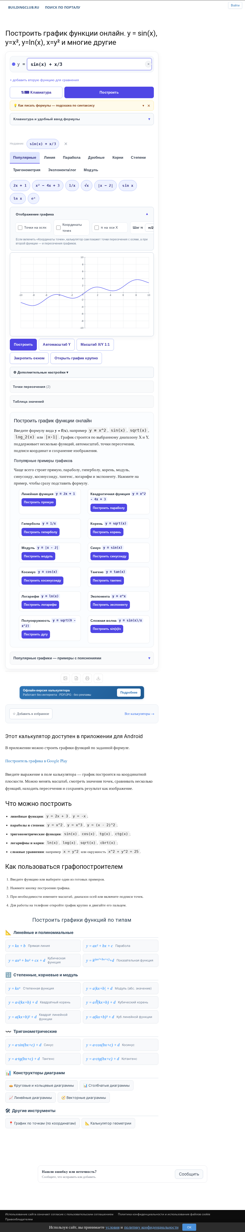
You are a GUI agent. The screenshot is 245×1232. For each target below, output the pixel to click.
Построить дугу (36, 634)
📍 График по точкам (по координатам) (42, 1123)
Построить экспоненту (110, 604)
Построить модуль (38, 556)
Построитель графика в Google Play (36, 760)
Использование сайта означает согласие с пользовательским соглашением (59, 1214)
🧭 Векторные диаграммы (83, 1098)
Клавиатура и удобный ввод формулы (46, 119)
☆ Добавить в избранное (31, 713)
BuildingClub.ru (23, 7)
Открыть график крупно (76, 358)
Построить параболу (109, 508)
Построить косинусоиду (42, 580)
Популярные (24, 157)
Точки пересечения (31, 387)
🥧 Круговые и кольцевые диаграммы (41, 1085)
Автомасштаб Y (57, 344)
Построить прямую (39, 502)
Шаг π (138, 227)
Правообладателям (19, 1219)
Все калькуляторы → (139, 713)
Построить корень (107, 532)
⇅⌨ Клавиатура (36, 92)
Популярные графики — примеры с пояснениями (57, 658)
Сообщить (189, 1174)
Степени (138, 157)
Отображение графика (35, 214)
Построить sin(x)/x (107, 629)
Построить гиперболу (40, 532)
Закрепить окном (29, 358)
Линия (50, 157)
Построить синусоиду (109, 556)
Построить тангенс (107, 580)
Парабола (71, 157)
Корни (117, 157)
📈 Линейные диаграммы (30, 1098)
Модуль (91, 170)
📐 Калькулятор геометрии (108, 1123)
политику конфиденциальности (151, 1227)
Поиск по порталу (62, 7)
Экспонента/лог (62, 170)
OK (189, 1227)
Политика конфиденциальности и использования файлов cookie (164, 1214)
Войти (235, 5)
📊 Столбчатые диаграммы (106, 1085)
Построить (109, 92)
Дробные (96, 157)
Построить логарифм (40, 604)
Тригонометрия (26, 170)
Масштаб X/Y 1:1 (95, 344)
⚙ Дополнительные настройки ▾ (40, 372)
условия (113, 1227)
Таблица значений (28, 401)
